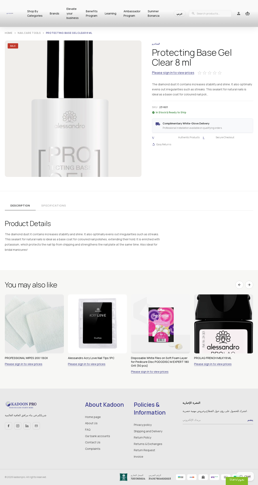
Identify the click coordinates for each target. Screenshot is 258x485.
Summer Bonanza (153, 13)
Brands (54, 13)
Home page (93, 417)
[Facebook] (8, 425)
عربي (180, 13)
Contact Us (92, 442)
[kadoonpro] (9, 13)
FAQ (87, 429)
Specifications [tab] (53, 205)
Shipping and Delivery (148, 431)
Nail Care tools (29, 33)
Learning (110, 13)
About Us (91, 423)
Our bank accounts (97, 436)
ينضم (250, 420)
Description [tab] (20, 205)
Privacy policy (143, 425)
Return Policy (142, 437)
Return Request (144, 450)
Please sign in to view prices (173, 73)
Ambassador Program (132, 13)
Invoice (138, 456)
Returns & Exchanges (148, 444)
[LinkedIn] (27, 425)
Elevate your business (73, 13)
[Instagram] (17, 425)
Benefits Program (92, 13)
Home (8, 33)
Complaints (92, 449)
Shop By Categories (35, 13)
